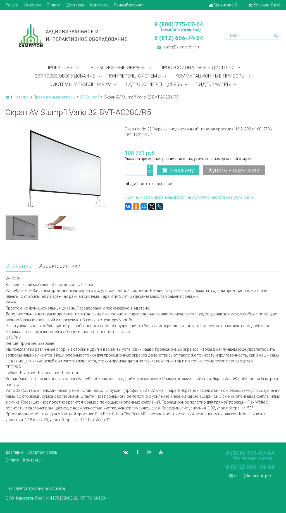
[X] (151, 206)
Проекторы (59, 67)
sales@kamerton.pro (182, 47)
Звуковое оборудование (65, 76)
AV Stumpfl (90, 97)
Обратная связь (42, 452)
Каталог (21, 97)
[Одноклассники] (136, 206)
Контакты (99, 5)
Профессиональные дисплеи (197, 67)
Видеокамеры (213, 84)
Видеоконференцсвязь (153, 84)
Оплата (53, 5)
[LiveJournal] (159, 206)
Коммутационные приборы (210, 76)
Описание (18, 266)
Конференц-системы (135, 76)
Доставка (75, 5)
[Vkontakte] (125, 452)
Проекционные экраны (116, 67)
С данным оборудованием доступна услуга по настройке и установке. (189, 197)
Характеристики (60, 266)
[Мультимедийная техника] (71, 35)
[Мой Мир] (143, 206)
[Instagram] (148, 452)
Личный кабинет (129, 5)
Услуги (12, 5)
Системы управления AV (80, 84)
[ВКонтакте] (128, 206)
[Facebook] (137, 452)
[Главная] (7, 97)
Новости (32, 5)
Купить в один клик (234, 170)
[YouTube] (161, 452)
